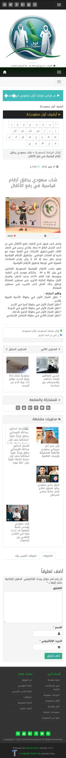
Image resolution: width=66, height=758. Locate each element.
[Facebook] (17, 4)
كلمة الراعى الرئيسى (22, 691)
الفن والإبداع (54, 706)
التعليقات (48, 555)
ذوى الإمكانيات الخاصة (52, 687)
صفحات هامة (25, 674)
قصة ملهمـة (54, 680)
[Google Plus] (23, 4)
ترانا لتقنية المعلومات (30, 753)
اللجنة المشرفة (25, 703)
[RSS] (5, 4)
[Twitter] (11, 4)
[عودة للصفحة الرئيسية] (33, 37)
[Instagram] (34, 4)
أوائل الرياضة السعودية (47, 152)
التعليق (57, 588)
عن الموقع (27, 680)
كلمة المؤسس (25, 686)
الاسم (57, 627)
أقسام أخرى (53, 674)
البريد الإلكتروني (51, 641)
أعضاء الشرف (25, 708)
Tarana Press (32, 748)
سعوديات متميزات (51, 712)
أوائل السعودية (29, 331)
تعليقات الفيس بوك (25, 555)
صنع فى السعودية (51, 718)
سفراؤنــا (28, 697)
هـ (42, 143)
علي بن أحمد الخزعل (47, 335)
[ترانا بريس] (14, 753)
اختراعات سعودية (52, 695)
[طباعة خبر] (45, 236)
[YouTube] (29, 4)
